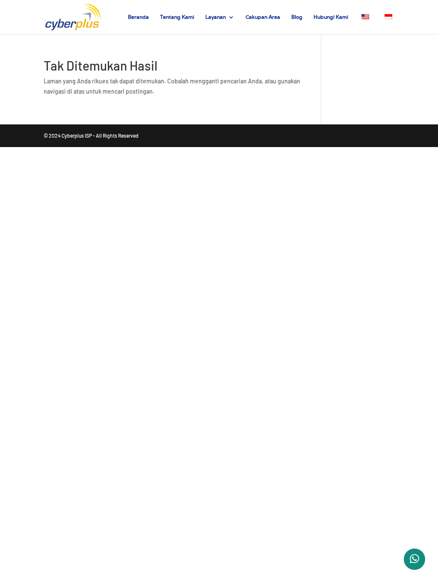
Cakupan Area (263, 17)
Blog (296, 17)
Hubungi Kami (331, 17)
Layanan (215, 17)
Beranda (138, 17)
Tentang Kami (177, 17)
